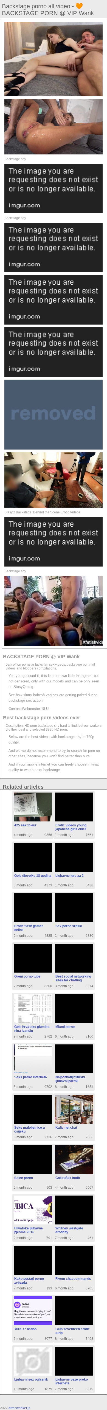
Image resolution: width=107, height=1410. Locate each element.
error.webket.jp (19, 1408)
